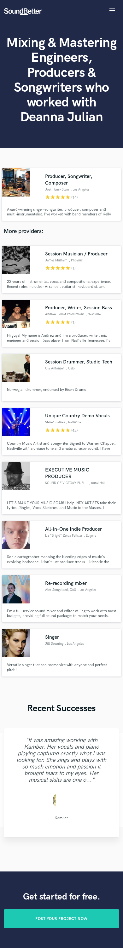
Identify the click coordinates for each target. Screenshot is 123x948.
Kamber (61, 817)
